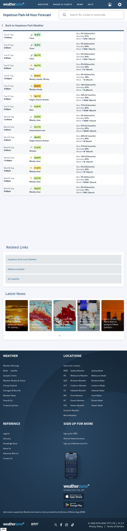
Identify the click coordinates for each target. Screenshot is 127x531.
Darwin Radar (97, 400)
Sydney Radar (97, 370)
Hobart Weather (77, 405)
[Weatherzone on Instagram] (66, 525)
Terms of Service (115, 526)
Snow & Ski (8, 400)
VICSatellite (13, 279)
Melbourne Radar (98, 375)
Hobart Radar (97, 405)
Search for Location (72, 365)
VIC (65, 375)
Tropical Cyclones (10, 405)
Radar (5, 370)
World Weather (70, 415)
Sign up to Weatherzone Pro (76, 443)
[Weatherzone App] (74, 482)
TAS (65, 405)
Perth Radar (96, 395)
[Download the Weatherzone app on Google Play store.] (74, 505)
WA (65, 395)
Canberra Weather (78, 385)
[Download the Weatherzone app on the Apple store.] (74, 496)
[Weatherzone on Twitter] (55, 525)
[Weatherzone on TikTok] (72, 525)
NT (65, 400)
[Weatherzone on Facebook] (61, 525)
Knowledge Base (10, 443)
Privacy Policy (96, 526)
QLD (65, 380)
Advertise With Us (10, 453)
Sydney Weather (77, 370)
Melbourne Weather (79, 375)
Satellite (14, 370)
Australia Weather (71, 410)
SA (65, 390)
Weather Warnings (11, 365)
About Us (7, 448)
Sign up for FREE (70, 433)
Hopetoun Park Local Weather (22, 259)
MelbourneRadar (16, 269)
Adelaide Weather (78, 390)
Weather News (9, 395)
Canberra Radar (98, 385)
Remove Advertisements (74, 438)
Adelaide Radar (98, 390)
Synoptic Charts (10, 375)
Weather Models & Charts (14, 380)
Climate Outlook (10, 385)
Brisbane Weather (78, 380)
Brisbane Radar (98, 380)
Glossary (7, 438)
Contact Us (8, 458)
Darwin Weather (77, 400)
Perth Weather (76, 395)
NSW (66, 370)
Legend (6, 433)
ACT (65, 385)
